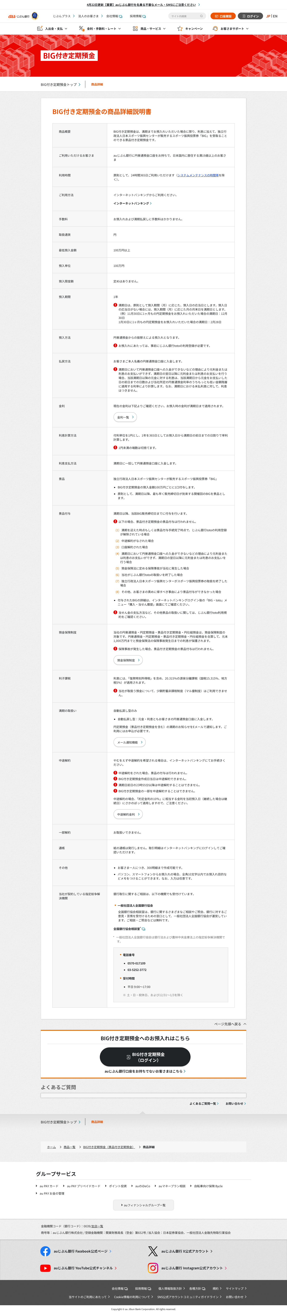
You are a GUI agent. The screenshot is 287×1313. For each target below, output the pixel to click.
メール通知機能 (127, 742)
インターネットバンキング (131, 203)
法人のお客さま (88, 16)
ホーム (51, 1147)
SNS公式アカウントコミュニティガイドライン (188, 1297)
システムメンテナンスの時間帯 (198, 175)
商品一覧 (69, 1147)
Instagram (192, 1268)
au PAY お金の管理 (52, 1193)
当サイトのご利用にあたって (88, 1297)
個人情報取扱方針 (170, 1288)
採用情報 (136, 16)
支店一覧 (97, 1226)
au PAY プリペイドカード (83, 1186)
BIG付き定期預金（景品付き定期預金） (109, 1147)
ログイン (253, 16)
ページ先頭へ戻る (227, 1023)
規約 (216, 1288)
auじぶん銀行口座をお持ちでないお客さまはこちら (144, 1071)
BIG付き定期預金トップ (59, 84)
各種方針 (195, 1288)
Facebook (81, 1251)
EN (275, 15)
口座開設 (226, 16)
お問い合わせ (234, 1103)
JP (268, 15)
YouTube (83, 1268)
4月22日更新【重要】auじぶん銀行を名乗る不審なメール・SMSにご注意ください (141, 5)
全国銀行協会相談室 (127, 928)
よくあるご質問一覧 (203, 1103)
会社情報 (112, 16)
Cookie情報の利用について (132, 1297)
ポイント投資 (118, 1186)
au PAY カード (49, 1186)
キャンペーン (194, 28)
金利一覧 (123, 417)
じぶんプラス (62, 16)
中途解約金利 (126, 814)
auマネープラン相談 (172, 1186)
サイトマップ (235, 1288)
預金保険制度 (126, 660)
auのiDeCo (142, 1186)
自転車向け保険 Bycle (208, 1186)
